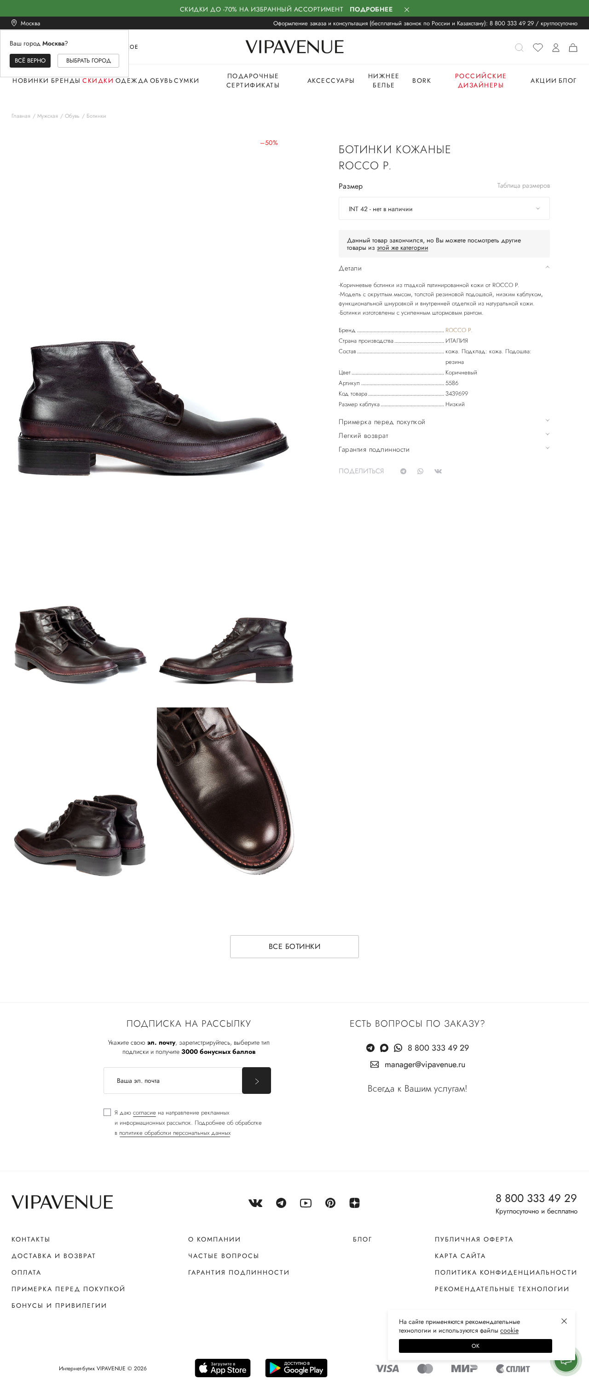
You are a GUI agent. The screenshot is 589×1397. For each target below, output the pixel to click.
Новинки (30, 80)
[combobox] (444, 208)
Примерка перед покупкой (69, 1289)
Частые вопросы (224, 1255)
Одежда (132, 80)
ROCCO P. (459, 330)
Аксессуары (331, 80)
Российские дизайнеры (481, 80)
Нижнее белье (384, 80)
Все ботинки (295, 946)
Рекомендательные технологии (502, 1289)
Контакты (31, 1239)
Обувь (161, 80)
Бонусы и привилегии (59, 1305)
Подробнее (371, 9)
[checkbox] (183, 1123)
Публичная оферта (474, 1239)
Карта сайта (460, 1255)
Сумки (187, 80)
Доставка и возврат (54, 1255)
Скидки (98, 80)
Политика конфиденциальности (506, 1272)
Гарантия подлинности (239, 1272)
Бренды (66, 80)
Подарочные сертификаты (253, 80)
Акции (544, 80)
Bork (421, 80)
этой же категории (402, 247)
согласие (144, 1112)
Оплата (26, 1272)
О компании (214, 1239)
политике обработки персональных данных (175, 1132)
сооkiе (509, 1330)
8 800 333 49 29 (512, 23)
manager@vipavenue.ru (425, 1064)
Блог (568, 80)
